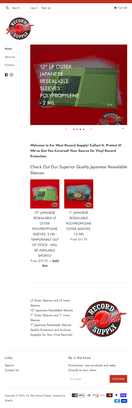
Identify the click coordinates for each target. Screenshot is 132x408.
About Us (10, 57)
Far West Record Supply (38, 395)
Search (9, 365)
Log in (34, 8)
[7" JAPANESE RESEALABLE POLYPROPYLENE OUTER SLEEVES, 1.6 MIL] (78, 194)
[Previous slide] (66, 128)
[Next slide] (91, 128)
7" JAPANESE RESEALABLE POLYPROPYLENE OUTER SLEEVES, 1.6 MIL (78, 223)
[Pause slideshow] (123, 128)
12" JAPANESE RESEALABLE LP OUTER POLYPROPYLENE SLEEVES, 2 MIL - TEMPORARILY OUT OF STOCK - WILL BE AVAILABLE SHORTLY (45, 234)
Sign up (46, 8)
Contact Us (12, 370)
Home (8, 49)
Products (9, 65)
